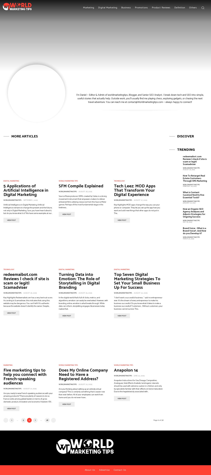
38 (47, 420)
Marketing (88, 8)
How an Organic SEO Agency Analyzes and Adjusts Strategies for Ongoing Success (194, 213)
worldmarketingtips (12, 200)
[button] (203, 8)
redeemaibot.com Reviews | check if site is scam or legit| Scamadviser (26, 281)
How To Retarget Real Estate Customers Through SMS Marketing (195, 178)
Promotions (141, 8)
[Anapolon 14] (138, 342)
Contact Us (120, 470)
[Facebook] (176, 442)
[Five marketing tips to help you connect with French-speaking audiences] (28, 342)
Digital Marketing (107, 8)
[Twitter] (182, 442)
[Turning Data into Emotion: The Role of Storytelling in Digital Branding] (83, 247)
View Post (11, 220)
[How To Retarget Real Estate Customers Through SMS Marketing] (175, 180)
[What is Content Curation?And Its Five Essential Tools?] (175, 197)
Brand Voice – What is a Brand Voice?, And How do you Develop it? (194, 231)
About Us (90, 470)
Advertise (104, 470)
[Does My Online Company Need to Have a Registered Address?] (83, 342)
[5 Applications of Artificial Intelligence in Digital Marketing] (28, 158)
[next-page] (53, 420)
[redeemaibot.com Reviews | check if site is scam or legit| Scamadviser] (28, 247)
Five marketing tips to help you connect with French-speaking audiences (25, 377)
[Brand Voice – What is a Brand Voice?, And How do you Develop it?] (175, 232)
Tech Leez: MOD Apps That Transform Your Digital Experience (134, 190)
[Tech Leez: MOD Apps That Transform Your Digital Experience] (138, 158)
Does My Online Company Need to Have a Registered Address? (83, 374)
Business (126, 8)
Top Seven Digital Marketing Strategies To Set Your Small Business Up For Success (137, 281)
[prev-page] (5, 420)
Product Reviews (161, 8)
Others (193, 8)
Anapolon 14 (126, 370)
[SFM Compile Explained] (83, 158)
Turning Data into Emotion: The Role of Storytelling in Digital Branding (79, 281)
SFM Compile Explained (81, 186)
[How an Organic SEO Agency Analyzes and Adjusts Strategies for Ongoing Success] (175, 213)
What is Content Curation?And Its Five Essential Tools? (193, 195)
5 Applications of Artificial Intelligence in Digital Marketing (25, 190)
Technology (119, 181)
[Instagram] (187, 442)
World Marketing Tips (68, 181)
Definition (179, 8)
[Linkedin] (192, 442)
